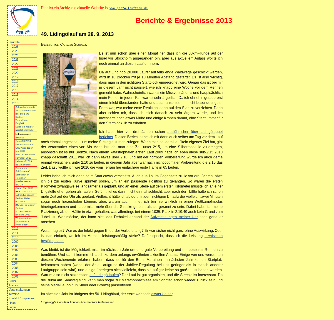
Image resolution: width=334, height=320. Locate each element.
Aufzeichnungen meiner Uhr (173, 217)
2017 (15, 86)
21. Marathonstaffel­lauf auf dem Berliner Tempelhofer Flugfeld (26, 117)
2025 (15, 51)
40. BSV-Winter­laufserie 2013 (23, 213)
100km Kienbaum (24, 195)
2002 (15, 272)
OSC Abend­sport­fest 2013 (24, 149)
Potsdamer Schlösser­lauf (22, 169)
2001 (15, 276)
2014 (15, 99)
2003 (15, 268)
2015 (15, 94)
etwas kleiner (161, 294)
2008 (15, 246)
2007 (15, 250)
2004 (15, 263)
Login (12, 307)
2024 (15, 55)
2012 (15, 228)
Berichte (14, 42)
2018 (15, 81)
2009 (15, 241)
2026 (15, 46)
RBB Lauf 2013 (23, 191)
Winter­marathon (23, 218)
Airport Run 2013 (24, 188)
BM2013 (19, 137)
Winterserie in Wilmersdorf (22, 223)
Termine (14, 294)
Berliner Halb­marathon (22, 200)
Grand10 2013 (23, 141)
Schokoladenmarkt (25, 107)
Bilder (12, 281)
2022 (15, 64)
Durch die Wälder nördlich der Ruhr (24, 128)
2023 (15, 59)
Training (14, 285)
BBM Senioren (23, 164)
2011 (15, 233)
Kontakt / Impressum (22, 298)
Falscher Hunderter (25, 154)
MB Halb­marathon (24, 144)
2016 (15, 90)
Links (12, 303)
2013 (15, 103)
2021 (15, 68)
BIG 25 (19, 184)
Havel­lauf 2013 (23, 158)
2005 (15, 259)
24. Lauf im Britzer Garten (25, 206)
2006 (15, 255)
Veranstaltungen (19, 289)
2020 (15, 73)
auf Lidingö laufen (104, 275)
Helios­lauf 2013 (23, 161)
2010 (15, 237)
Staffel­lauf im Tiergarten (22, 176)
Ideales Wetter (23, 181)
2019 (15, 77)
